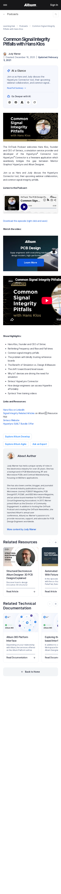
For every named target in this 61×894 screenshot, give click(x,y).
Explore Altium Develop (17, 436)
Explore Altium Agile (15, 444)
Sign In (54, 4)
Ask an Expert (40, 444)
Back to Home (32, 671)
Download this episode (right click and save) (25, 221)
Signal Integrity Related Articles (19, 413)
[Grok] (34, 102)
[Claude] (22, 102)
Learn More (30, 262)
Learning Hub (9, 26)
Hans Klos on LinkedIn (14, 409)
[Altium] (30, 5)
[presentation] (55, 542)
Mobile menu (5, 5)
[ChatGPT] (9, 102)
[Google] (28, 102)
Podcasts (12, 14)
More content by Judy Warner (21, 529)
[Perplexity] (15, 102)
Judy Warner (14, 53)
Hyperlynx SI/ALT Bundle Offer (18, 423)
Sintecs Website (11, 420)
